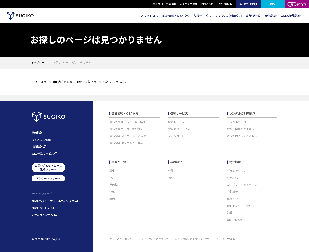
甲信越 (113, 184)
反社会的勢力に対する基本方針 (192, 239)
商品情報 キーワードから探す (127, 122)
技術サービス (176, 122)
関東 (112, 170)
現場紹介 (271, 15)
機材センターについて (240, 205)
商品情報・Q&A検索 (175, 15)
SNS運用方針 (224, 239)
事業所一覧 (253, 15)
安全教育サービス (179, 129)
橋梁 (171, 177)
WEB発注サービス (43, 153)
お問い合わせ (208, 4)
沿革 (229, 212)
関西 (112, 199)
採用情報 (224, 4)
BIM (273, 4)
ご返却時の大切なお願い (242, 136)
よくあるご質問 (188, 4)
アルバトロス (149, 15)
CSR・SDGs (234, 220)
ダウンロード (176, 136)
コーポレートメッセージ (242, 184)
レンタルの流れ (236, 122)
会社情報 (158, 4)
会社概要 (232, 191)
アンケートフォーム (48, 178)
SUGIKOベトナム (42, 208)
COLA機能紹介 (291, 15)
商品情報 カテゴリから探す (126, 129)
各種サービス (202, 15)
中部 (112, 191)
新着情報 (171, 4)
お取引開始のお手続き (240, 129)
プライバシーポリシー (122, 239)
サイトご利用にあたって (155, 239)
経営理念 (232, 177)
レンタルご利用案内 (228, 15)
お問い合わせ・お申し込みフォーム (48, 167)
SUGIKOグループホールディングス (53, 201)
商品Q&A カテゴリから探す (126, 143)
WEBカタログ (248, 4)
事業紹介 (232, 199)
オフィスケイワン (42, 215)
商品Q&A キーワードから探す (127, 136)
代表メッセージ (236, 170)
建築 (171, 170)
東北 (112, 177)
